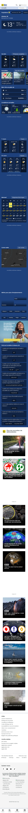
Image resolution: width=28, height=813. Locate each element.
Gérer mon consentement (8, 728)
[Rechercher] (16, 5)
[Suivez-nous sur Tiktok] (14, 769)
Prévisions (21, 8)
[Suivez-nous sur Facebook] (3, 769)
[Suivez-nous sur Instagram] (7, 769)
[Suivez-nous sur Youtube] (11, 769)
